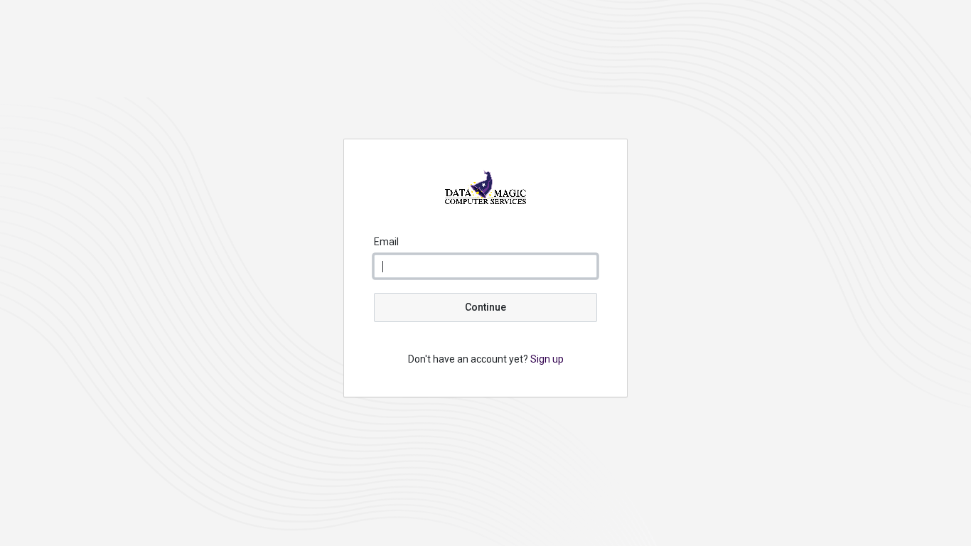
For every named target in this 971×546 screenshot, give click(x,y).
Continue (485, 307)
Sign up (547, 359)
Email (386, 241)
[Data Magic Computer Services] (485, 200)
